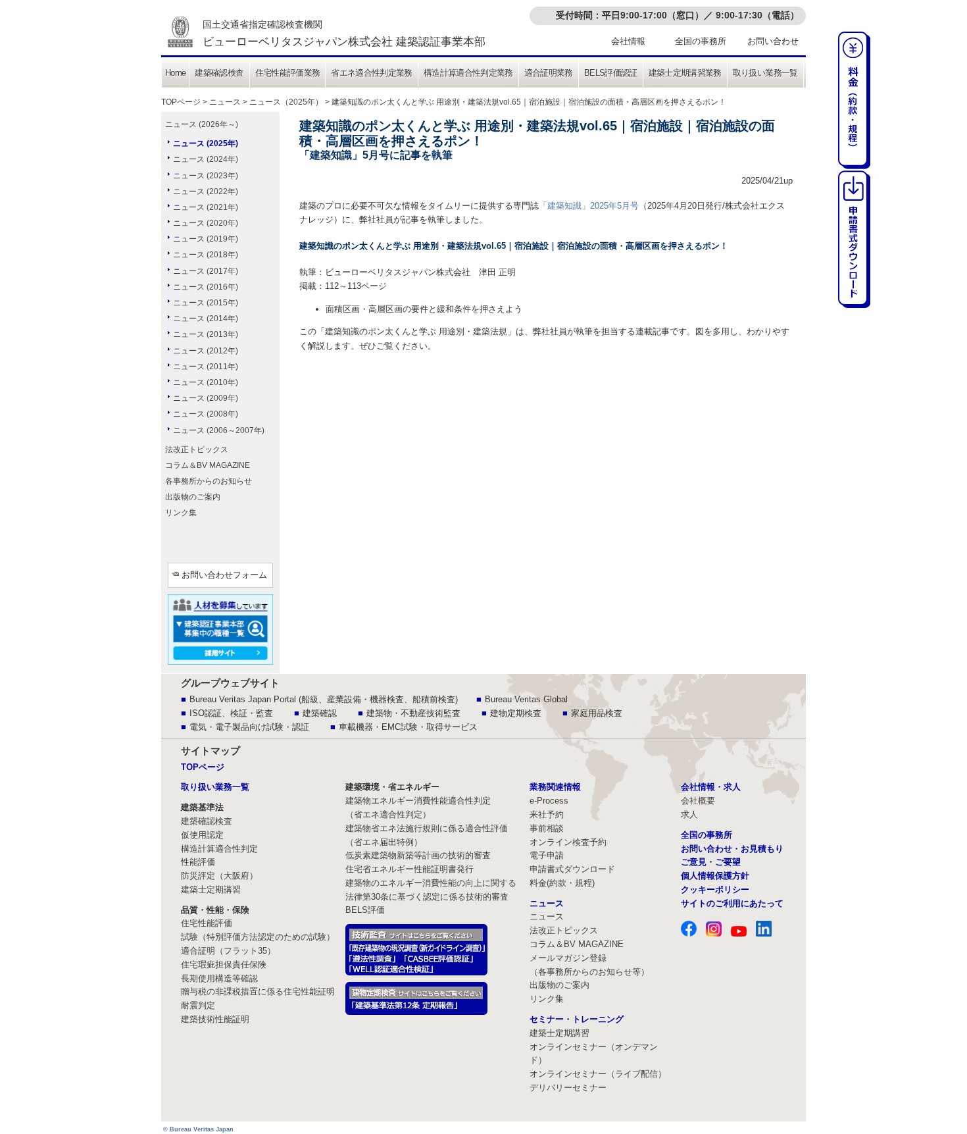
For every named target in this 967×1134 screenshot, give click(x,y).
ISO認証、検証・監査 (231, 713)
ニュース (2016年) (205, 287)
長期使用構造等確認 (219, 978)
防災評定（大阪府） (219, 876)
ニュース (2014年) (205, 318)
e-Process (549, 801)
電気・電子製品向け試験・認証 (249, 727)
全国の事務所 (700, 41)
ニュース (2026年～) (201, 124)
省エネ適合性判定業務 (371, 73)
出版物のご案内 (192, 497)
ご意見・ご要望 (711, 862)
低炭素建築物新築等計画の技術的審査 (418, 855)
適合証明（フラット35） (228, 951)
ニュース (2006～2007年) (218, 430)
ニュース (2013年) (205, 334)
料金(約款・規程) (562, 883)
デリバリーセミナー (568, 1088)
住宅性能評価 (206, 923)
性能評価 (198, 862)
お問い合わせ (773, 41)
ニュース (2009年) (205, 398)
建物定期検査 (515, 713)
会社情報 (628, 41)
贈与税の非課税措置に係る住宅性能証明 (258, 991)
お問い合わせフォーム (224, 575)
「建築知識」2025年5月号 (589, 206)
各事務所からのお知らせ (208, 481)
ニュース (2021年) (205, 207)
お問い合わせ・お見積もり (732, 849)
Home (175, 73)
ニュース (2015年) (205, 302)
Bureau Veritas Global (526, 699)
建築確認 (320, 713)
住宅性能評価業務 (287, 73)
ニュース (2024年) (205, 159)
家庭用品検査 (596, 713)
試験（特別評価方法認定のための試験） (258, 937)
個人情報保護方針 (715, 876)
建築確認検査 (219, 73)
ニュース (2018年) (205, 254)
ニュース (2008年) (205, 414)
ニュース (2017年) (205, 271)
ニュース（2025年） (286, 102)
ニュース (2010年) (205, 382)
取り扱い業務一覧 (765, 73)
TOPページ (181, 102)
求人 (689, 814)
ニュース (225, 102)
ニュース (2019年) (205, 239)
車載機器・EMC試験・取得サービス (408, 727)
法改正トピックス (196, 449)
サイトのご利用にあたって (732, 903)
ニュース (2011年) (205, 366)
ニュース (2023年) (205, 175)
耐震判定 (198, 1005)
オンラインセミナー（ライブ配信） (598, 1074)
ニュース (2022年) (205, 191)
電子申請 (547, 855)
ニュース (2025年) (205, 143)
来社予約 (547, 814)
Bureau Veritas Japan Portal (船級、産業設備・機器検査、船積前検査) (323, 699)
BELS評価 (365, 910)
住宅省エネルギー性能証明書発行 (409, 869)
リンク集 (181, 512)
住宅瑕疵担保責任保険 (223, 964)
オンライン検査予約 (568, 842)
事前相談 (547, 828)
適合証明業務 (548, 73)
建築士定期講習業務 (685, 73)
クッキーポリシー (715, 889)
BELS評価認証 (610, 73)
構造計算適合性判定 (219, 849)
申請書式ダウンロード (572, 869)
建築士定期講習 (211, 889)
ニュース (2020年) (205, 223)
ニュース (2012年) (205, 350)
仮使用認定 (202, 835)
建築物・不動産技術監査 (413, 713)
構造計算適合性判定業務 (468, 73)
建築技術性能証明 (215, 1019)
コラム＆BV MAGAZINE (207, 465)
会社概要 (698, 801)
